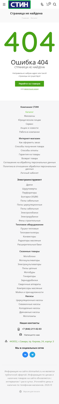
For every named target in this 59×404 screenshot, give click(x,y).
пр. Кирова (34, 341)
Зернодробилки (29, 280)
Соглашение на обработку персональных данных (29, 162)
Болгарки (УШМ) (29, 196)
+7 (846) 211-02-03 (32, 328)
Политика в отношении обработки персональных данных (29, 167)
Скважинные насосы (29, 304)
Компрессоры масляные (29, 288)
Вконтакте (25, 354)
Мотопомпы (29, 316)
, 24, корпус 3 (47, 341)
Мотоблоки (29, 256)
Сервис (29, 123)
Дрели (29, 184)
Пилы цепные (29, 268)
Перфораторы (29, 192)
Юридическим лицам (29, 119)
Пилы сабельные (29, 200)
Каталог (29, 111)
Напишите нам (32, 334)
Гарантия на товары (29, 154)
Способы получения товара (29, 146)
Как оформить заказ (29, 142)
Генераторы (29, 276)
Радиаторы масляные (29, 240)
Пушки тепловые (30, 228)
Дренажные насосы (29, 312)
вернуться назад (31, 89)
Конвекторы (29, 236)
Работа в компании (29, 131)
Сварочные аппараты (29, 284)
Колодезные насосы (29, 308)
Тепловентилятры (29, 232)
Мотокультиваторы (29, 260)
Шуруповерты (29, 188)
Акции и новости (29, 127)
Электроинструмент (29, 179)
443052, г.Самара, (19, 341)
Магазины (29, 115)
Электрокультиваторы (29, 264)
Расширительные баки (29, 244)
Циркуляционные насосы (29, 300)
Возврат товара (29, 158)
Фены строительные (29, 220)
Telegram (32, 354)
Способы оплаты (29, 150)
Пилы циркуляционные (29, 204)
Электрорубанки (29, 216)
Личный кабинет (29, 172)
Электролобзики (29, 212)
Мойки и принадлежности (30, 292)
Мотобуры (29, 272)
